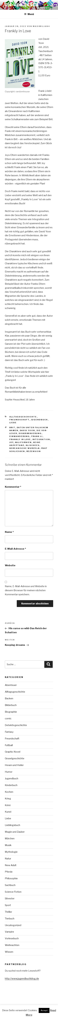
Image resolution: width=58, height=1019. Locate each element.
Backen (9, 698)
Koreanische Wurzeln (24, 448)
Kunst (8, 811)
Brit (12, 427)
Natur (8, 858)
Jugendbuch (39, 420)
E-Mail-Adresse (15, 548)
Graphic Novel (12, 751)
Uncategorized (13, 925)
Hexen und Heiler (14, 765)
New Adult (10, 865)
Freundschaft (19, 420)
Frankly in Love (20, 439)
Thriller (8, 911)
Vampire (9, 931)
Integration (41, 439)
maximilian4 (41, 26)
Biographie (11, 711)
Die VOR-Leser (22, 4)
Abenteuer (11, 685)
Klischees (33, 445)
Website (10, 565)
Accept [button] (44, 1010)
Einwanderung (19, 436)
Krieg (8, 798)
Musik (8, 845)
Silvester (10, 898)
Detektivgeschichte (16, 725)
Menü (31, 14)
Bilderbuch (11, 705)
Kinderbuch (11, 785)
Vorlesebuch (12, 938)
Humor (8, 771)
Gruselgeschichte (14, 758)
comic (8, 718)
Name (9, 532)
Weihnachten (12, 945)
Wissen (9, 951)
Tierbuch (9, 918)
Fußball (9, 745)
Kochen (9, 791)
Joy (11, 442)
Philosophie (11, 878)
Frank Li (37, 436)
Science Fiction (13, 891)
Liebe (13, 422)
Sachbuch (10, 885)
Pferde (9, 871)
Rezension (33, 451)
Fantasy (9, 731)
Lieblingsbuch (12, 825)
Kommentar (13, 486)
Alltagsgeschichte (23, 417)
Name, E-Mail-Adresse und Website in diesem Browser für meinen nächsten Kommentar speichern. (26, 590)
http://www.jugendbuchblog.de (22, 978)
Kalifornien (23, 442)
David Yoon (27, 430)
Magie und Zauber (15, 831)
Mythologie (11, 851)
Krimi (7, 805)
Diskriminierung (30, 433)
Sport (8, 905)
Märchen (10, 838)
